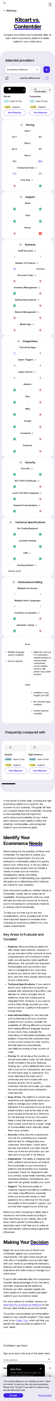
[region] (27, 762)
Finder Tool (22, 1320)
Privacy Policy (45, 1395)
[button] (15, 101)
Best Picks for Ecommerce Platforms (22, 1304)
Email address (10, 1360)
